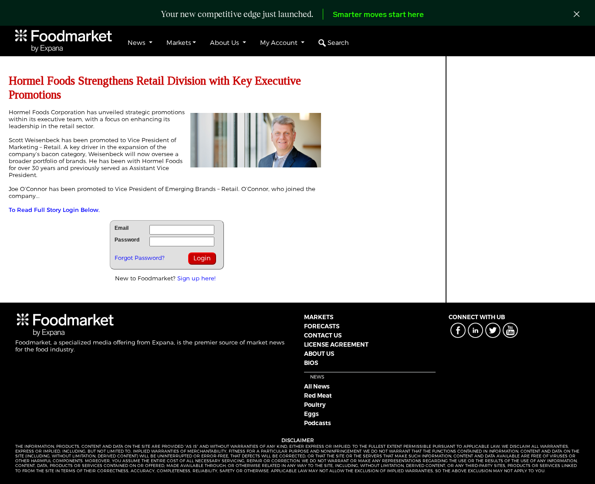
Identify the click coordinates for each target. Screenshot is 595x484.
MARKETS (318, 317)
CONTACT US (322, 335)
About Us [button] (225, 43)
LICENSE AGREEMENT (336, 344)
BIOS (311, 362)
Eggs (311, 413)
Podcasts (317, 422)
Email (121, 228)
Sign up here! (196, 278)
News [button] (137, 43)
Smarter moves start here (378, 15)
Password (127, 240)
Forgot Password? (140, 257)
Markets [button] (178, 43)
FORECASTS (321, 326)
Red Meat (318, 395)
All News (317, 386)
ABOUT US (319, 353)
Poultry (315, 404)
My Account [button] (279, 43)
